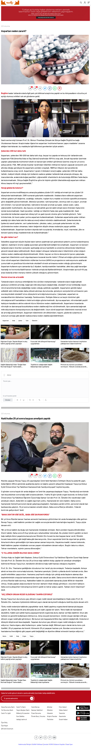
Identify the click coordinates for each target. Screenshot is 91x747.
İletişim (29, 744)
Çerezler (45, 744)
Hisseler (50, 713)
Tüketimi (34, 320)
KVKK (51, 744)
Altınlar (49, 707)
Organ (24, 636)
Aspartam (6, 320)
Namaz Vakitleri (37, 710)
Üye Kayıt (4, 726)
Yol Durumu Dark (7, 710)
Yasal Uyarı (69, 744)
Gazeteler (62, 716)
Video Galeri (63, 710)
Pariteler (50, 719)
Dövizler (50, 710)
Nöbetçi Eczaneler (23, 713)
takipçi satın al (21, 719)
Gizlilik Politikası (37, 744)
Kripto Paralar (52, 716)
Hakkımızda (22, 744)
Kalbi (11, 636)
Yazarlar (62, 713)
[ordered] (30, 400)
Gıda (13, 320)
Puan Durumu (36, 713)
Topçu (31, 636)
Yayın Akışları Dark (23, 710)
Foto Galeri (63, 707)
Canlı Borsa (35, 707)
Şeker (20, 320)
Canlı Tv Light (6, 713)
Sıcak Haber (63, 719)
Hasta (4, 636)
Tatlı (27, 320)
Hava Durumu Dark (8, 707)
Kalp (17, 636)
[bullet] (33, 400)
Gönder (7, 400)
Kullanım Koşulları (59, 744)
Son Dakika (20, 716)
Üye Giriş (4, 722)
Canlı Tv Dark (21, 707)
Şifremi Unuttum (7, 729)
